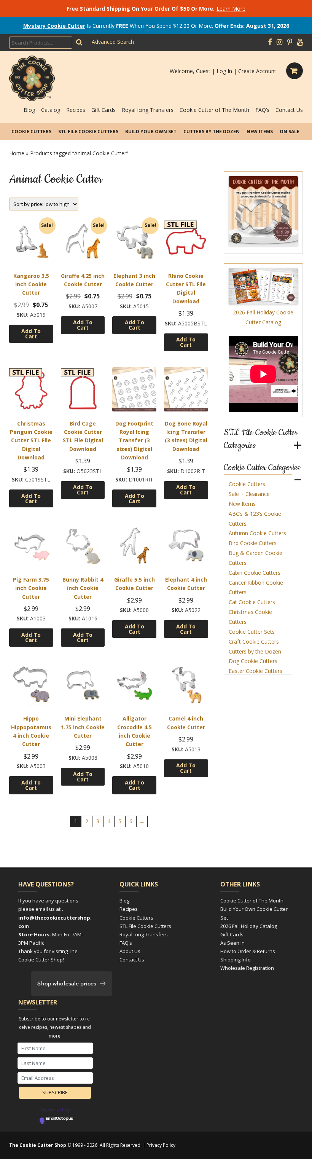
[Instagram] (279, 42)
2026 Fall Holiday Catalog (248, 926)
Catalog (50, 109)
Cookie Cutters (31, 131)
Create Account (257, 71)
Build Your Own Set (151, 131)
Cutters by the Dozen (211, 131)
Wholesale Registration (247, 968)
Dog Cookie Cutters (253, 661)
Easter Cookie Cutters (255, 670)
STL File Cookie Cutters (88, 131)
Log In (224, 71)
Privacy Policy (160, 1145)
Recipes (75, 109)
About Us (129, 951)
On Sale (289, 131)
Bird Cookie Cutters (253, 543)
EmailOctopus (59, 1119)
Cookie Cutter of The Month (214, 109)
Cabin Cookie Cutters (254, 572)
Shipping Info (235, 959)
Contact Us (289, 109)
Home (16, 153)
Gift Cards (103, 109)
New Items (260, 131)
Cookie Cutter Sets (252, 631)
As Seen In (232, 942)
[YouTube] (300, 42)
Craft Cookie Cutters (254, 641)
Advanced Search (113, 41)
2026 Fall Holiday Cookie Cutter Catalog (263, 317)
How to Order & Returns (247, 951)
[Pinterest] (289, 42)
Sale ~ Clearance (249, 493)
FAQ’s (262, 109)
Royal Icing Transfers (148, 109)
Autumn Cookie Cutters (257, 533)
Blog (29, 109)
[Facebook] (270, 42)
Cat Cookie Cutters (252, 602)
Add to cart (31, 333)
